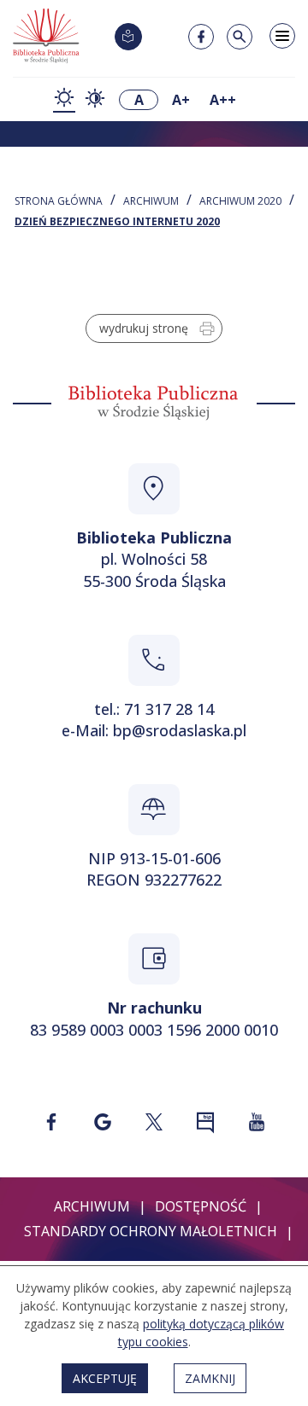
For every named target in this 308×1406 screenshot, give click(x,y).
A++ (223, 99)
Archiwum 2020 (240, 201)
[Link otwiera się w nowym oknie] (51, 1122)
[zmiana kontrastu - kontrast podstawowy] (64, 99)
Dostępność (200, 1206)
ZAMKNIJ (210, 1378)
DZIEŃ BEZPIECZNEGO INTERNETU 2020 (117, 222)
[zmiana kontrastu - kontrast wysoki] (95, 100)
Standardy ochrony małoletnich (150, 1231)
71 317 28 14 (169, 709)
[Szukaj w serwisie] (239, 36)
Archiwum (151, 201)
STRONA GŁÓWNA (59, 201)
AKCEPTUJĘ (105, 1378)
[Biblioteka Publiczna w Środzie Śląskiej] (46, 36)
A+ (181, 99)
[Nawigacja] (282, 36)
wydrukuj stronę (143, 328)
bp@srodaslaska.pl (179, 730)
